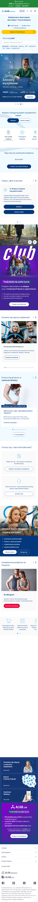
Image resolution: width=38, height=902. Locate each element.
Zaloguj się (23, 552)
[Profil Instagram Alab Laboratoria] (34, 883)
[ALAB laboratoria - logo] (8, 11)
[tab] (8, 137)
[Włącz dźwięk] (35, 242)
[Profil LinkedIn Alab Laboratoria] (24, 883)
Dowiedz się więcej (10, 423)
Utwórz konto (9, 552)
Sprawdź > (7, 770)
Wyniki (22, 11)
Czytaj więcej (19, 434)
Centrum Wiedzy (10, 380)
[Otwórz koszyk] (31, 11)
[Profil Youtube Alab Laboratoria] (13, 883)
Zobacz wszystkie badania (19, 166)
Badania (19, 207)
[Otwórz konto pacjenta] (27, 11)
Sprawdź (25, 6)
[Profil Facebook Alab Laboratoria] (3, 883)
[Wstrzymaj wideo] (30, 242)
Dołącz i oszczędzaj (19, 836)
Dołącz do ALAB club (19, 304)
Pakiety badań (25, 120)
